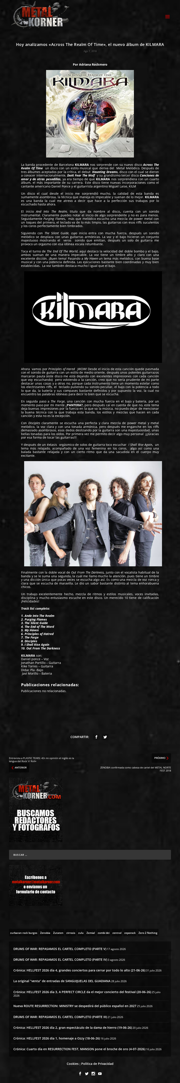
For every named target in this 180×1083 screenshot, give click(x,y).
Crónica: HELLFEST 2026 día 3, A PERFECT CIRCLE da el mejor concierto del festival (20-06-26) (82, 992)
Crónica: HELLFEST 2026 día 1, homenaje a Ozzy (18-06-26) (56, 1038)
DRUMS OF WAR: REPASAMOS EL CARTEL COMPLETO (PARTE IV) (60, 959)
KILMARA (82, 165)
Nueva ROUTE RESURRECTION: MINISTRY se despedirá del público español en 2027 (74, 1006)
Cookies (73, 1064)
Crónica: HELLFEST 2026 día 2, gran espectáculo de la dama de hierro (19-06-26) (72, 1027)
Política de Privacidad (97, 1064)
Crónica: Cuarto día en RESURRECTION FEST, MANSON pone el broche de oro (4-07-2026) (79, 1049)
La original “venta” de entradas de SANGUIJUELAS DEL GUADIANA (61, 981)
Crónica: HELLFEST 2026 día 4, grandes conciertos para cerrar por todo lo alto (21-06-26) (79, 970)
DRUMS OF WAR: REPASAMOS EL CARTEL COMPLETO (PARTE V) (59, 949)
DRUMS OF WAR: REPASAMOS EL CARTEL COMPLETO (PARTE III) (60, 1017)
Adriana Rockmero (92, 64)
